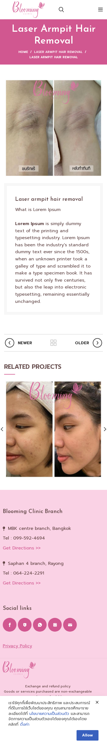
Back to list (53, 343)
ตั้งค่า (24, 724)
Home (23, 52)
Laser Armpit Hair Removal (58, 52)
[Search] (61, 9)
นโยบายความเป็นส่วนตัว (49, 714)
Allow (87, 735)
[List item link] (53, 538)
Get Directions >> (22, 548)
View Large (99, 384)
